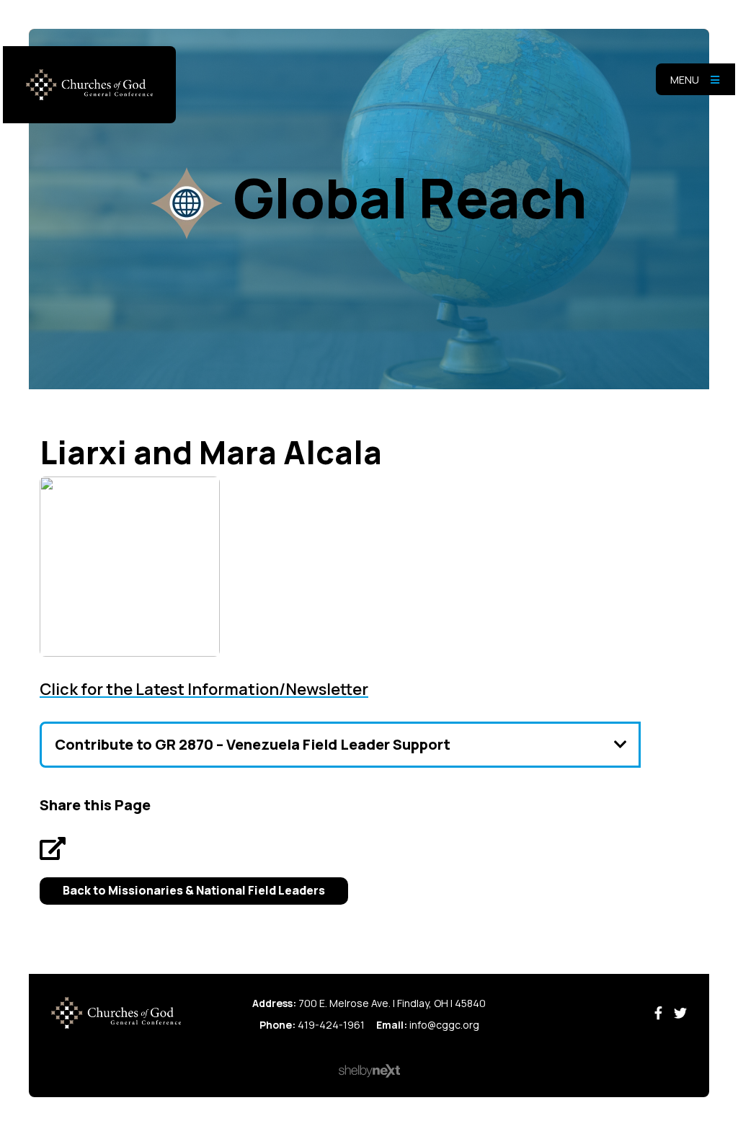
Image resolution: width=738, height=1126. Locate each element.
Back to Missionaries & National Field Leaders (194, 890)
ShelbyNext (369, 1071)
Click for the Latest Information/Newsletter (204, 689)
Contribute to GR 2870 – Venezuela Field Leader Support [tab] (252, 744)
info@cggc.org (444, 1025)
